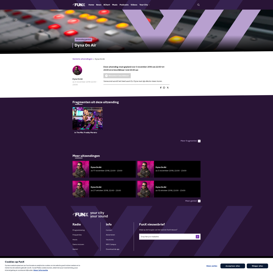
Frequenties (77, 235)
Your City (143, 5)
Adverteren (110, 235)
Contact (109, 230)
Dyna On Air (78, 79)
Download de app (112, 249)
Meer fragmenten (189, 141)
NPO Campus (111, 244)
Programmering (79, 230)
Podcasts (124, 5)
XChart (106, 5)
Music (115, 5)
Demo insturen (78, 244)
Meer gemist (191, 201)
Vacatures (110, 239)
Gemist (75, 249)
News (98, 5)
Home (91, 5)
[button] (198, 5)
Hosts (75, 239)
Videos (134, 5)
